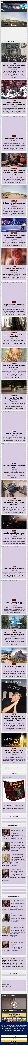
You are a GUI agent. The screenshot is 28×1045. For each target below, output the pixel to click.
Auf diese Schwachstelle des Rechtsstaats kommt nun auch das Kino (14, 103)
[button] (14, 1005)
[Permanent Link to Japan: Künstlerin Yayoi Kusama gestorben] (13, 125)
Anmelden (4, 981)
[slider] (13, 1010)
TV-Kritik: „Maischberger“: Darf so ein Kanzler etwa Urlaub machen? (14, 236)
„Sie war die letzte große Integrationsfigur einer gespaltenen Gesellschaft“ (14, 502)
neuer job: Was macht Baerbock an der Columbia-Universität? (17, 871)
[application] (14, 1005)
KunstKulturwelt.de (14, 6)
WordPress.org (5, 989)
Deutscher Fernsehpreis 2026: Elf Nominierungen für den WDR (14, 751)
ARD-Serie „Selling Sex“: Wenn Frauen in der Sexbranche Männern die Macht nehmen (14, 172)
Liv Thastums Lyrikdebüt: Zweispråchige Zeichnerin (14, 24)
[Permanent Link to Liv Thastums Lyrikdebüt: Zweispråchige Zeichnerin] (13, 192)
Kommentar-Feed (6, 986)
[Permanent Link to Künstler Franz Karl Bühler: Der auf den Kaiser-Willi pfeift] (13, 355)
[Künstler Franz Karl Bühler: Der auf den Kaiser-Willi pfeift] (6, 861)
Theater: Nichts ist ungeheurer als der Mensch (14, 466)
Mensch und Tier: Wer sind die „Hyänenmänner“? (14, 399)
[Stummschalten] (22, 1010)
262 (14, 768)
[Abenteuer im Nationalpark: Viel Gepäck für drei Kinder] (6, 849)
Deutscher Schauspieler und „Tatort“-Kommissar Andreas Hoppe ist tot (14, 534)
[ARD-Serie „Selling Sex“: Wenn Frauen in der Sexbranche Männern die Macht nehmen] (6, 835)
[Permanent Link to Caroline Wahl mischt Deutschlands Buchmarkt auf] (13, 256)
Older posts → (19, 768)
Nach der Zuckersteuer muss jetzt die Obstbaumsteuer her (14, 66)
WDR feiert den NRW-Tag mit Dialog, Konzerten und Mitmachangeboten (14, 634)
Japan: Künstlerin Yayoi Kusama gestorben (14, 139)
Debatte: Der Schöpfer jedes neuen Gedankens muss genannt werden (14, 305)
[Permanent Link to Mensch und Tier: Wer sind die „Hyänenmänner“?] (13, 387)
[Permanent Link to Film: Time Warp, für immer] (13, 420)
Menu (4, 2)
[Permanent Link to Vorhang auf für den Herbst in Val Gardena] (13, 655)
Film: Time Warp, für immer (14, 433)
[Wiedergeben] (3, 1010)
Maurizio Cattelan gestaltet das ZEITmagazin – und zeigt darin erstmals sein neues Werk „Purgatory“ (14, 718)
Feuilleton (14, 168)
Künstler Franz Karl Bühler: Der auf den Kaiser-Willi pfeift (14, 366)
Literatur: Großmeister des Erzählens (14, 568)
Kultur (14, 63)
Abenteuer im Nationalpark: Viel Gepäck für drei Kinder (14, 336)
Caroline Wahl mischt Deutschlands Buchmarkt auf (14, 269)
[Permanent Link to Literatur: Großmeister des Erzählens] (13, 555)
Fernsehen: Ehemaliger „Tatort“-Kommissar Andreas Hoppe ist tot (14, 603)
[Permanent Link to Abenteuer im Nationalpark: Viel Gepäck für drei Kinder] (13, 324)
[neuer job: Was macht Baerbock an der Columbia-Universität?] (6, 876)
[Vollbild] (24, 1010)
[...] (3, 810)
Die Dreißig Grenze (7, 777)
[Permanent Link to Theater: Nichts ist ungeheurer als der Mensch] (13, 452)
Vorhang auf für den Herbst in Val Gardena (14, 667)
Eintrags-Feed (5, 984)
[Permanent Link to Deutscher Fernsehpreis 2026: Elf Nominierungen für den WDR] (13, 740)
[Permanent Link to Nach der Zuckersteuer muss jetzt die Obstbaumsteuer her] (13, 52)
